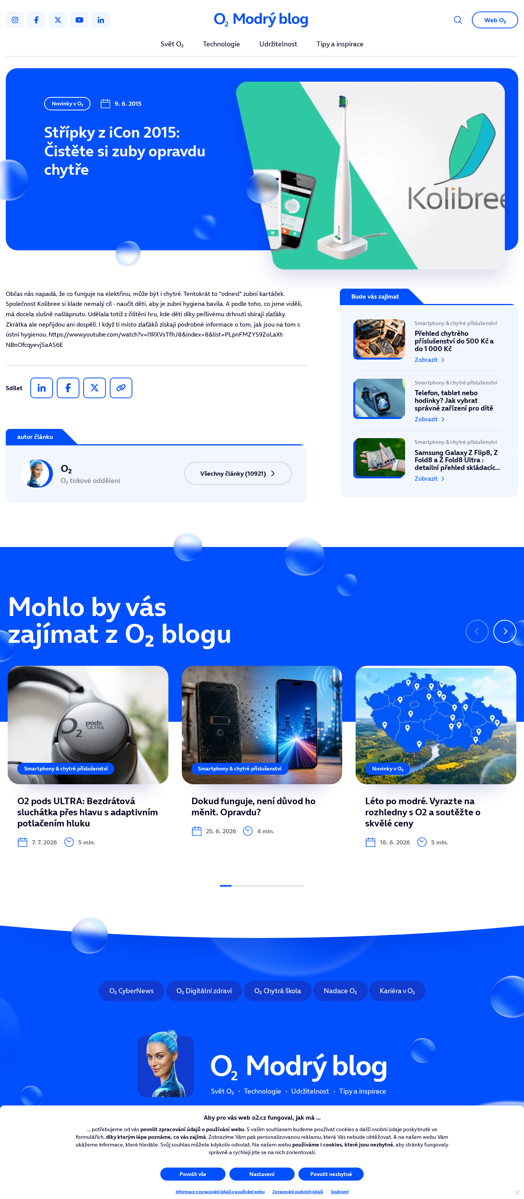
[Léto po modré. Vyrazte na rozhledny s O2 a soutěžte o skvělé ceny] (436, 757)
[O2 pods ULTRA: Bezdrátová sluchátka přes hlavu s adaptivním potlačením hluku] (88, 757)
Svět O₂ (172, 44)
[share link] (121, 388)
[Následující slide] (504, 631)
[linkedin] (101, 19)
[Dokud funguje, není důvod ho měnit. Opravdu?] (262, 751)
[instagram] (15, 19)
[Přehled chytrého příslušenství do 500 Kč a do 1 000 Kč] (429, 345)
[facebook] (36, 19)
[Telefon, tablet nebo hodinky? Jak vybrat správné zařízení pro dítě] (429, 400)
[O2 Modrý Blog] (262, 20)
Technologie (221, 44)
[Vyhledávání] (458, 20)
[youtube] (79, 19)
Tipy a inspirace (340, 44)
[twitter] (58, 19)
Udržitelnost (278, 44)
